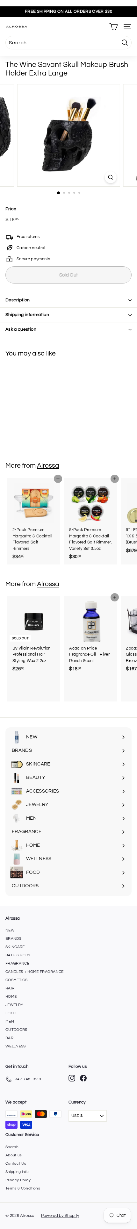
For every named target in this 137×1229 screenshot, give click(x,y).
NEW (10, 930)
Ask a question (20, 329)
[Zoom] (110, 177)
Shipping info (17, 1172)
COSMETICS (16, 980)
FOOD (10, 1013)
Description (17, 300)
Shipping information (27, 315)
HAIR (9, 988)
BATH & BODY (18, 955)
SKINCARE (15, 947)
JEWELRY (14, 1005)
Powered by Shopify (60, 1215)
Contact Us (15, 1163)
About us (13, 1155)
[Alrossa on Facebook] (83, 1078)
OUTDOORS (16, 1030)
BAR (9, 1038)
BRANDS (13, 939)
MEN (9, 1021)
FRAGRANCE (17, 963)
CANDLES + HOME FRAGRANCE (34, 972)
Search (11, 1147)
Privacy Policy (18, 1180)
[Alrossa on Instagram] (71, 1078)
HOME (11, 997)
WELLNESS (15, 1046)
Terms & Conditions (22, 1188)
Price (11, 209)
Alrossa (48, 465)
